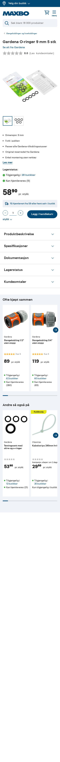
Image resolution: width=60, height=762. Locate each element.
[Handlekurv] (46, 12)
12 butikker (12, 483)
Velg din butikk (17, 3)
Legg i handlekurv (42, 214)
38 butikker (28, 175)
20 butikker (40, 483)
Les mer (7, 162)
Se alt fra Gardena (14, 47)
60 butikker (40, 378)
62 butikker (12, 378)
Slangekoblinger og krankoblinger (21, 34)
